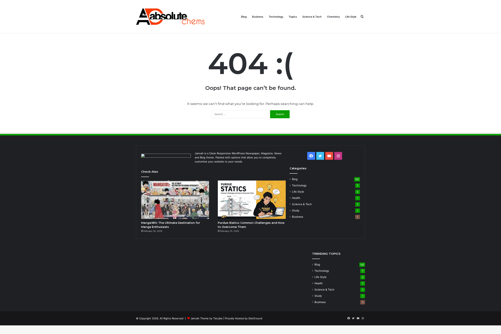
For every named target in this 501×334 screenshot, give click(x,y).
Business (257, 16)
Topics (293, 16)
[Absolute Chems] (170, 16)
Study (295, 210)
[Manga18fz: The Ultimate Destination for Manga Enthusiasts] (175, 200)
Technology (276, 16)
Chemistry (333, 16)
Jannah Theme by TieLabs (207, 318)
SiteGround (255, 318)
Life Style (350, 16)
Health (296, 197)
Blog (244, 16)
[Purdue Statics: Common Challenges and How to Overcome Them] (252, 200)
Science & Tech (312, 16)
